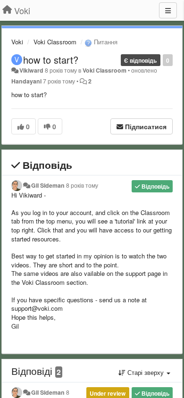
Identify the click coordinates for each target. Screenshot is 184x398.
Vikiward (31, 70)
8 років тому (82, 185)
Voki (17, 41)
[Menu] (168, 10)
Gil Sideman (48, 185)
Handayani (26, 81)
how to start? (50, 59)
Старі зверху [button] (145, 372)
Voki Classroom (54, 41)
